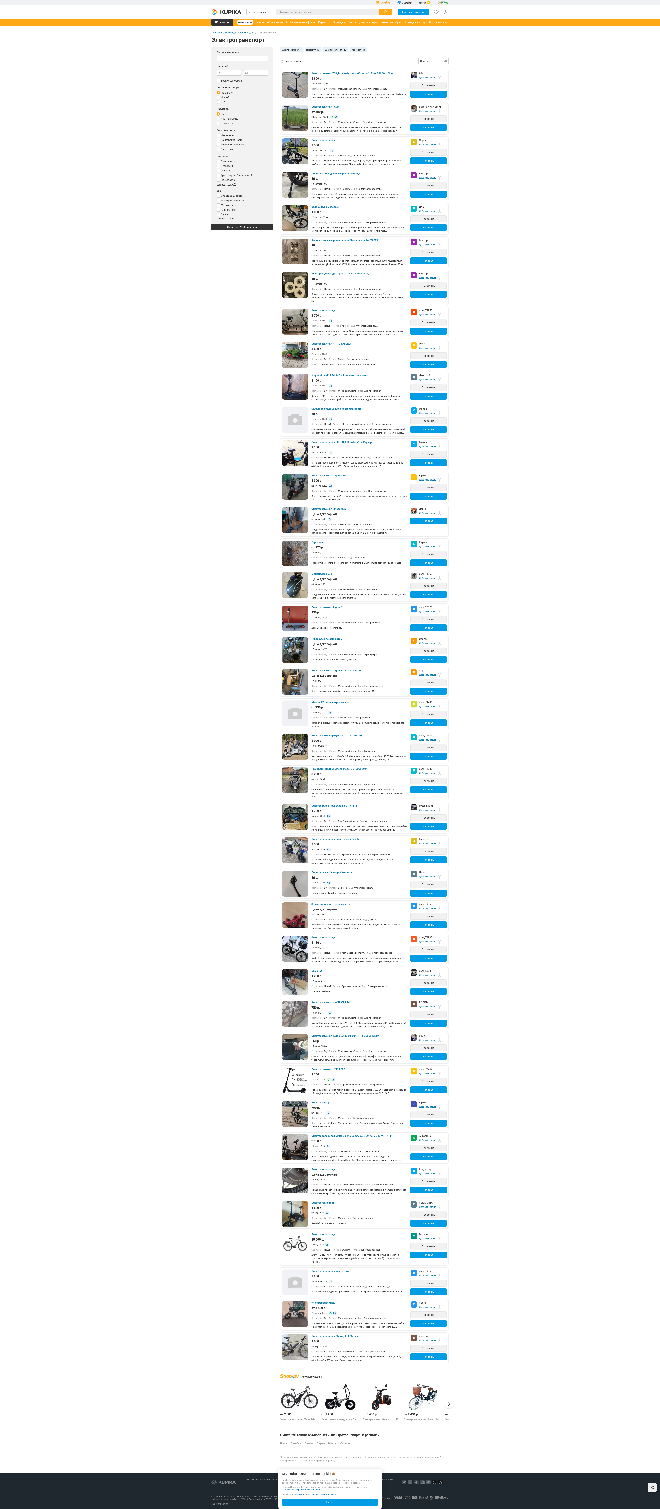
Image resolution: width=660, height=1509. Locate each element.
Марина (423, 1234)
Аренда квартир (415, 22)
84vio (422, 73)
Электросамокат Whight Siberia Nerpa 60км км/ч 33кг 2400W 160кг (352, 73)
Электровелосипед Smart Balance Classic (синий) (423, 1419)
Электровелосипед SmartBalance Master (335, 839)
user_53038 (425, 970)
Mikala (423, 408)
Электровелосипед (323, 140)
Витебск (296, 1443)
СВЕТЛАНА (426, 1202)
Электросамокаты (291, 49)
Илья (422, 872)
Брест (283, 1443)
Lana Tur (424, 839)
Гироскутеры (313, 49)
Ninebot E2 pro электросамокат (330, 702)
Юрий (422, 475)
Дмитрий (424, 375)
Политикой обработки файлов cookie (303, 1489)
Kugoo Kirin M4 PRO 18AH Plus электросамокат (340, 375)
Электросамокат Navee (325, 106)
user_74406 (425, 702)
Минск (332, 1443)
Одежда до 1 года (344, 22)
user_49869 (425, 904)
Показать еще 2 (226, 184)
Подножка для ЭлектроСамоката (331, 872)
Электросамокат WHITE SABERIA (331, 343)
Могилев (345, 1443)
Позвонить (428, 85)
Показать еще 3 (226, 218)
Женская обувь (392, 22)
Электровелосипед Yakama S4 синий (334, 805)
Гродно (321, 1443)
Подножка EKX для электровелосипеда (335, 173)
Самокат (316, 970)
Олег (422, 343)
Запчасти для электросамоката (330, 904)
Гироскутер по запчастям (326, 638)
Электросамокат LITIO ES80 (328, 1069)
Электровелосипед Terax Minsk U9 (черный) (299, 1419)
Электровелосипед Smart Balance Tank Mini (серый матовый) (340, 1419)
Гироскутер (318, 542)
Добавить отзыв (427, 77)
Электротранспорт (322, 1202)
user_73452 (425, 1069)
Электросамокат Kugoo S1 (327, 607)
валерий (424, 1336)
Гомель (308, 1443)
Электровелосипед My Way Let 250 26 (334, 1336)
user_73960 (425, 937)
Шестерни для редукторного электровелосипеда (341, 273)
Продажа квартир (440, 22)
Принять (330, 1502)
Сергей (423, 638)
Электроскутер (320, 1102)
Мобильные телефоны (300, 22)
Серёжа (423, 140)
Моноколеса (358, 49)
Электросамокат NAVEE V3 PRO (330, 1002)
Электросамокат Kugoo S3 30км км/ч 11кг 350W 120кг (345, 1035)
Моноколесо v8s (321, 573)
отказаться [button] (300, 1494)
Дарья (422, 508)
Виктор (423, 173)
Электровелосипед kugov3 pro (330, 1271)
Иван (422, 206)
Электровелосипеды (336, 49)
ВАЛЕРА (424, 1002)
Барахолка (216, 32)
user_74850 (425, 573)
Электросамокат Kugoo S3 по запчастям (336, 670)
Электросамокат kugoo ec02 (328, 475)
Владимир (425, 1169)
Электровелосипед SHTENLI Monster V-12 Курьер (341, 442)
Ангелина (425, 1136)
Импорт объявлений (270, 22)
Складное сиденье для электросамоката (336, 408)
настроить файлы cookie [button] (323, 1494)
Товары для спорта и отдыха (240, 32)
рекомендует (311, 1376)
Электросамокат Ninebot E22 (329, 508)
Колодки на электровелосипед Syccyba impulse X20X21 (345, 240)
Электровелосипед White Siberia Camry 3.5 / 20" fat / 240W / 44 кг (351, 1136)
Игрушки (323, 22)
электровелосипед (323, 1302)
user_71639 (425, 735)
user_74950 (425, 310)
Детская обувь (368, 22)
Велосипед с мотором (325, 206)
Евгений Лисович (430, 106)
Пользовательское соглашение (264, 1479)
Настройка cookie (220, 1503)
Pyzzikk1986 (426, 805)
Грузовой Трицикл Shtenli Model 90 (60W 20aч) (339, 768)
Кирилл (423, 542)
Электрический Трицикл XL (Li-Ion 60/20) (336, 735)
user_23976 (425, 607)
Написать (428, 94)
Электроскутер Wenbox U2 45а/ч (381, 1419)
